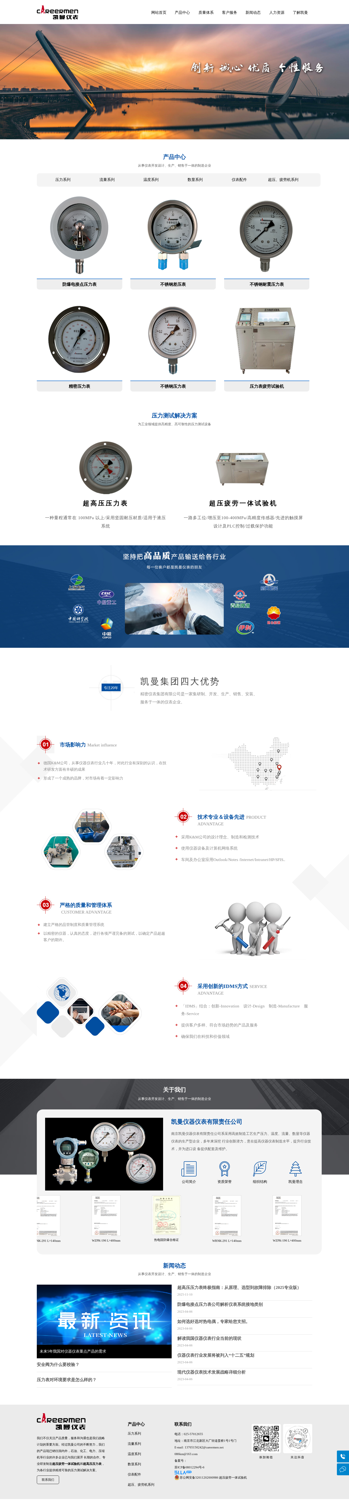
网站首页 (158, 12)
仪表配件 (239, 180)
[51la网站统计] (212, 1472)
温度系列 (151, 180)
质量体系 (206, 12)
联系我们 (48, 1479)
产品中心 (182, 12)
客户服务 (229, 12)
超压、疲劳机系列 (283, 180)
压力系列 (63, 180)
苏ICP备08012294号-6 (189, 1467)
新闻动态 (253, 12)
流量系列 (107, 180)
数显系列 (195, 180)
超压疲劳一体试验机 (233, 1477)
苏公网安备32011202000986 (199, 1477)
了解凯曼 (300, 12)
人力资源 (276, 12)
